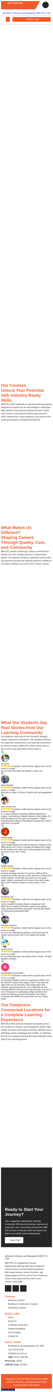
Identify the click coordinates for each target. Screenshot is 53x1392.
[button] (8, 19)
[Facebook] (45, 5)
